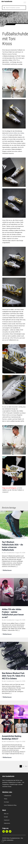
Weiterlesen (7, 570)
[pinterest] (7, 831)
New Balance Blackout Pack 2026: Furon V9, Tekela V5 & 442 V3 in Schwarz (13, 676)
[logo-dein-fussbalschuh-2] (7, 2)
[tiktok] (10, 831)
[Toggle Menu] (25, 2)
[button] (3, 841)
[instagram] (3, 831)
